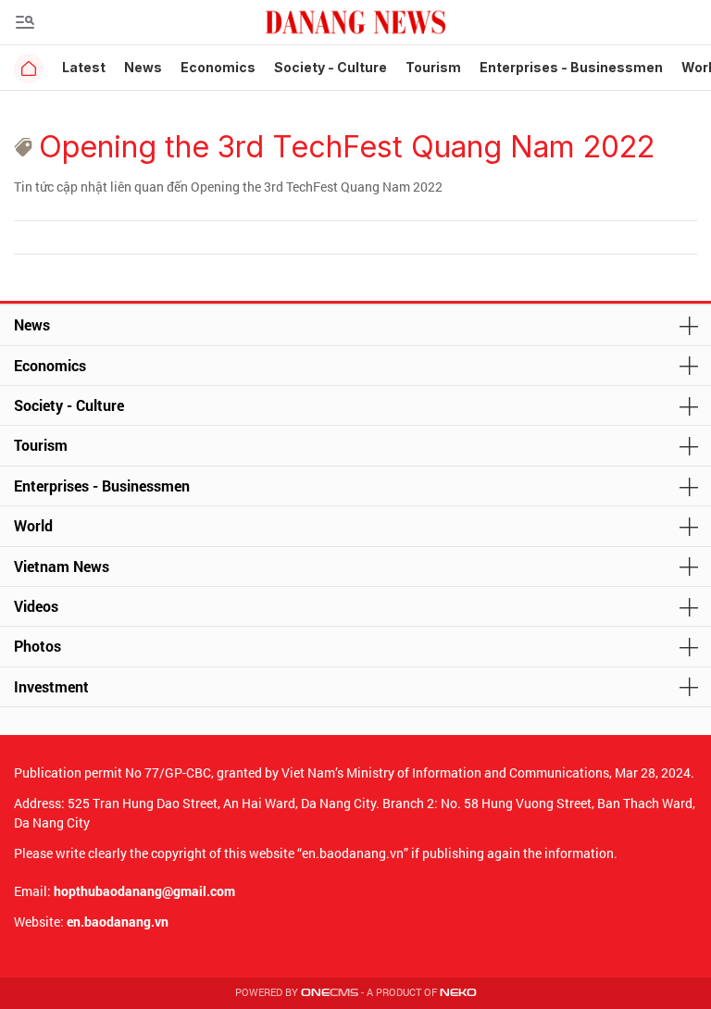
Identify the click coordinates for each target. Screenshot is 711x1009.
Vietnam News (61, 566)
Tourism (433, 67)
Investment (51, 686)
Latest (84, 67)
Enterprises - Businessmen (571, 67)
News (143, 67)
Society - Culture (330, 67)
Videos (36, 606)
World (33, 525)
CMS (329, 993)
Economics (218, 67)
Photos (37, 645)
